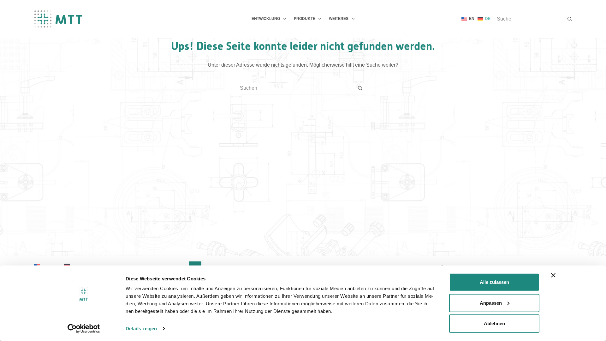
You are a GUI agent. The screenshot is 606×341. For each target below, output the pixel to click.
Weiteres (338, 18)
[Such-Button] (569, 19)
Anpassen (491, 302)
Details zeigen (141, 328)
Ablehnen (494, 323)
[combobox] (297, 88)
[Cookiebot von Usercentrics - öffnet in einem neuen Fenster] (83, 328)
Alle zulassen (494, 282)
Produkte (304, 18)
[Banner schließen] (553, 275)
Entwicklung (266, 18)
